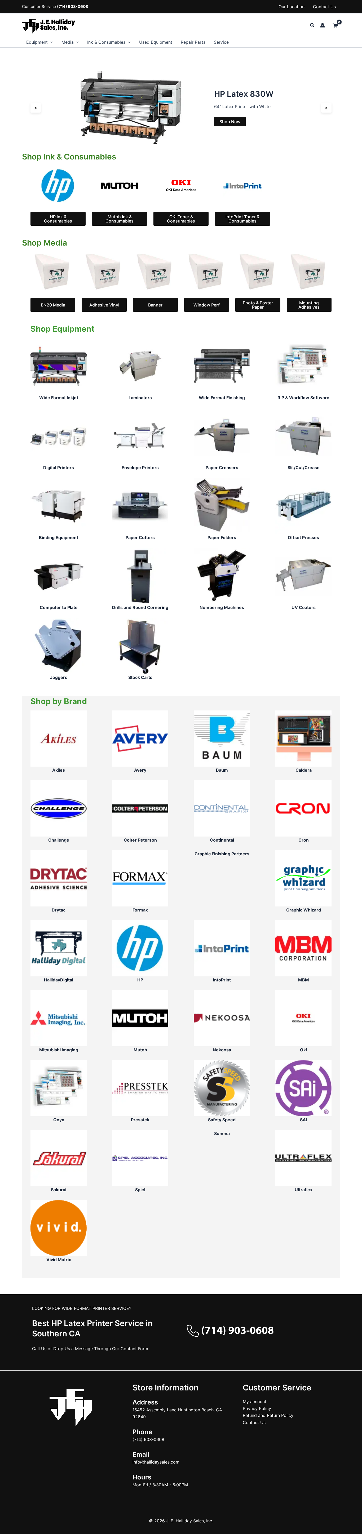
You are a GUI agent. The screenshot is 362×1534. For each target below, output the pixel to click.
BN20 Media (53, 305)
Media (67, 42)
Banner (155, 305)
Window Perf (206, 305)
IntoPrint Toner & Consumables (242, 219)
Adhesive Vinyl (104, 305)
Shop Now (229, 121)
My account (254, 1401)
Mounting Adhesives (309, 305)
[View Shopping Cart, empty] (335, 25)
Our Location (291, 6)
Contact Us (324, 6)
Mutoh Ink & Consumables (119, 219)
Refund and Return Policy (268, 1415)
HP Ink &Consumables (58, 219)
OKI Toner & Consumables (181, 219)
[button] (312, 25)
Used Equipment (155, 42)
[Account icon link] (322, 25)
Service (221, 42)
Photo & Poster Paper (258, 305)
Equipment (37, 42)
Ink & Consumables (106, 42)
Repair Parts (193, 42)
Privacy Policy (257, 1408)
